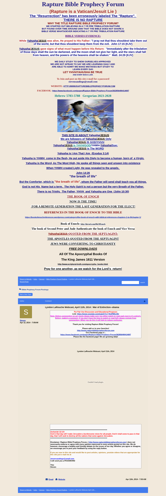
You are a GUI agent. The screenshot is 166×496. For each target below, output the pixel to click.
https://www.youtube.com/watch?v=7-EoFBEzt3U (98, 314)
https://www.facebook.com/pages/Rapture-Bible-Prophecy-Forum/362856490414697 (95, 335)
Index (35, 279)
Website (61, 479)
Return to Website (26, 279)
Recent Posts (24, 282)
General (41, 279)
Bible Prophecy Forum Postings (56, 279)
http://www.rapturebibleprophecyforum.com (95, 330)
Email (51, 479)
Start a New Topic (25, 294)
